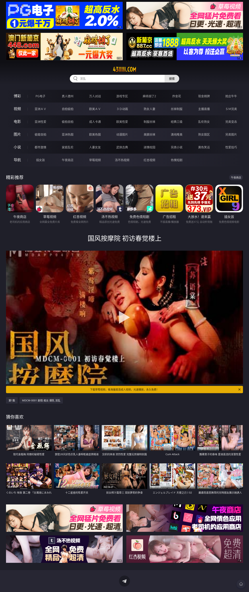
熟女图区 (204, 134)
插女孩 (40, 160)
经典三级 (176, 122)
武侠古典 (122, 147)
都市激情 (40, 147)
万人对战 (95, 96)
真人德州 (67, 96)
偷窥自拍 (40, 134)
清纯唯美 (176, 134)
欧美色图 (95, 134)
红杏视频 (149, 160)
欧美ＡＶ (95, 109)
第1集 (12, 400)
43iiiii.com (124, 69)
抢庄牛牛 (231, 96)
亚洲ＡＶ (40, 109)
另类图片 (231, 134)
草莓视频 (95, 160)
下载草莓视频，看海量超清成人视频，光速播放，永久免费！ (124, 389)
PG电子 (40, 96)
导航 (17, 159)
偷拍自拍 (67, 122)
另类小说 (176, 147)
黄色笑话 (204, 147)
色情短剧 (176, 160)
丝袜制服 (176, 109)
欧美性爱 (122, 122)
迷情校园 (149, 147)
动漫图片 (122, 134)
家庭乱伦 (67, 147)
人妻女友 (95, 147)
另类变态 (231, 122)
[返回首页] (241, 584)
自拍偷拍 (67, 109)
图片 (17, 134)
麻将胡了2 (149, 96)
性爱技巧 (231, 147)
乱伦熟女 (204, 122)
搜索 (172, 79)
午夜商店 (67, 160)
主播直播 (204, 109)
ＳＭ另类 (231, 109)
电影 (17, 121)
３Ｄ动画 (122, 109)
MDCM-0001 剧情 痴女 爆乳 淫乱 (41, 400)
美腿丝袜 (149, 134)
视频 (17, 108)
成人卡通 (95, 122)
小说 (17, 147)
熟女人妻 (149, 109)
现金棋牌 (204, 96)
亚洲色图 (67, 134)
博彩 (17, 96)
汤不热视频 (122, 160)
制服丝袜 (149, 122)
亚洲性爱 (40, 122)
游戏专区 (122, 96)
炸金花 (176, 96)
